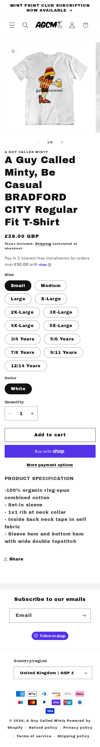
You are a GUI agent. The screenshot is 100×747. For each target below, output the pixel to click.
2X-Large (22, 312)
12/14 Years (26, 366)
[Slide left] (38, 142)
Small (18, 285)
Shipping (43, 243)
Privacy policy (78, 727)
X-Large (51, 299)
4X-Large (22, 325)
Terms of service (34, 736)
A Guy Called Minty (45, 721)
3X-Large (61, 312)
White (18, 388)
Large (18, 299)
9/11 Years (63, 352)
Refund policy (43, 727)
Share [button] (16, 559)
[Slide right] (62, 142)
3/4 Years (23, 339)
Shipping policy (73, 736)
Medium (51, 285)
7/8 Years (23, 352)
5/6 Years (62, 339)
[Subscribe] (83, 616)
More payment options (50, 465)
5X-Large (61, 325)
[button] (12, 25)
